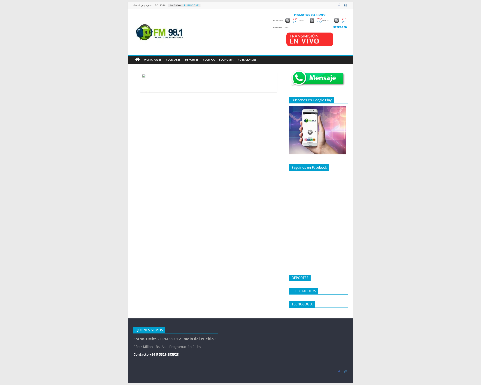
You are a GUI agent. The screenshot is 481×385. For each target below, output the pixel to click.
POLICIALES (173, 59)
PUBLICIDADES (247, 59)
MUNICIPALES (152, 59)
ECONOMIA (226, 59)
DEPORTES (191, 59)
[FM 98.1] (137, 60)
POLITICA (209, 59)
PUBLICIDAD (191, 6)
